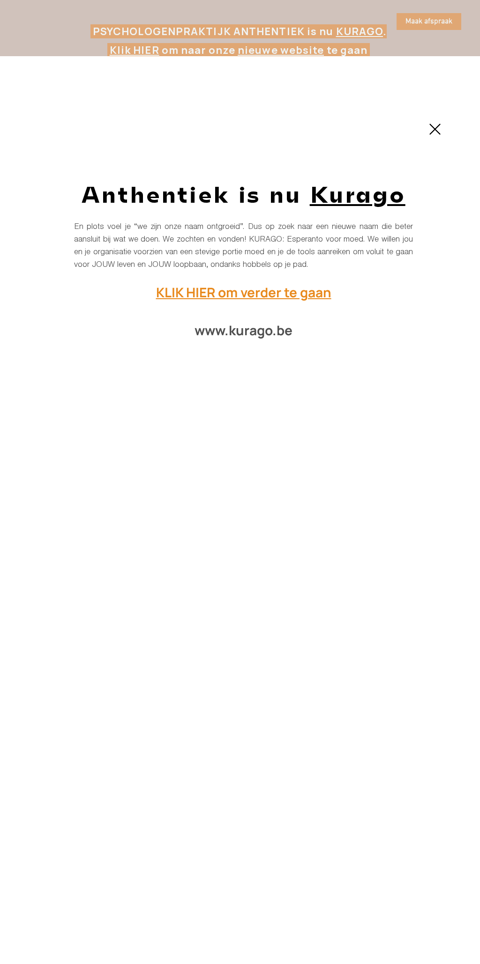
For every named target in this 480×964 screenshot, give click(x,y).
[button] (435, 129)
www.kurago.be (243, 330)
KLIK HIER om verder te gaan (243, 292)
